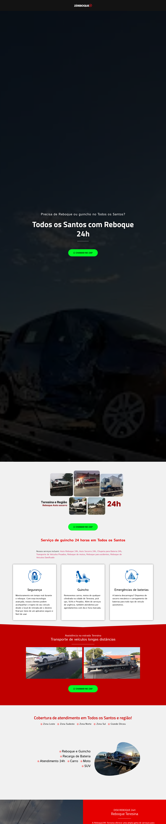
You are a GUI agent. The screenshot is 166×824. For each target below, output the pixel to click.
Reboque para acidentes (97, 554)
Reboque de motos (76, 554)
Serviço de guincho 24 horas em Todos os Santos (83, 540)
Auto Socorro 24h (87, 551)
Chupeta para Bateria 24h (109, 551)
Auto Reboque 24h (69, 551)
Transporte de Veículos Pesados (51, 554)
